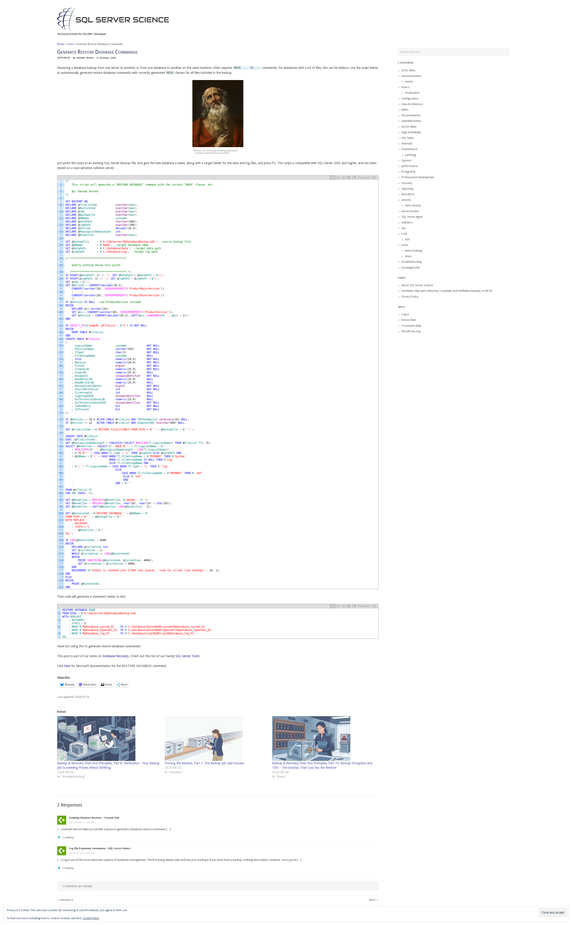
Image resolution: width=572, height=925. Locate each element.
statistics (407, 222)
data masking (413, 250)
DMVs (405, 109)
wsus (408, 256)
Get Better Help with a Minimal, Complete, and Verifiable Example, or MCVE (447, 290)
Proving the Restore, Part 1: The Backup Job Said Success (204, 763)
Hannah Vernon (84, 57)
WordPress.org (411, 331)
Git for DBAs (409, 126)
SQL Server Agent (412, 216)
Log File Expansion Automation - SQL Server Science (99, 848)
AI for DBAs (408, 70)
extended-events (411, 121)
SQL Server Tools (187, 656)
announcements (411, 76)
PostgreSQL (409, 171)
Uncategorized (410, 267)
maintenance (409, 149)
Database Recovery (116, 656)
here (67, 666)
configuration (410, 98)
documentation (411, 115)
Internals (407, 143)
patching (410, 155)
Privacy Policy (410, 296)
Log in (405, 314)
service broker (410, 211)
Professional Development (418, 177)
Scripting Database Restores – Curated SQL (94, 817)
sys (404, 228)
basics (405, 87)
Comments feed (411, 325)
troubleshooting (412, 261)
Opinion (406, 160)
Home (60, 44)
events (409, 81)
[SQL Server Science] (113, 18)
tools (70, 44)
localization (412, 92)
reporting (407, 188)
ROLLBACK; (408, 194)
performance (410, 166)
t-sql (404, 233)
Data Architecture (412, 104)
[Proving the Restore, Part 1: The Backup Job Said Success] (216, 738)
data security (413, 205)
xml (407, 239)
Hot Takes (408, 138)
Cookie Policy (90, 918)
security (406, 199)
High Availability (411, 132)
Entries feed (409, 320)
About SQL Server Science (417, 285)
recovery (104, 57)
